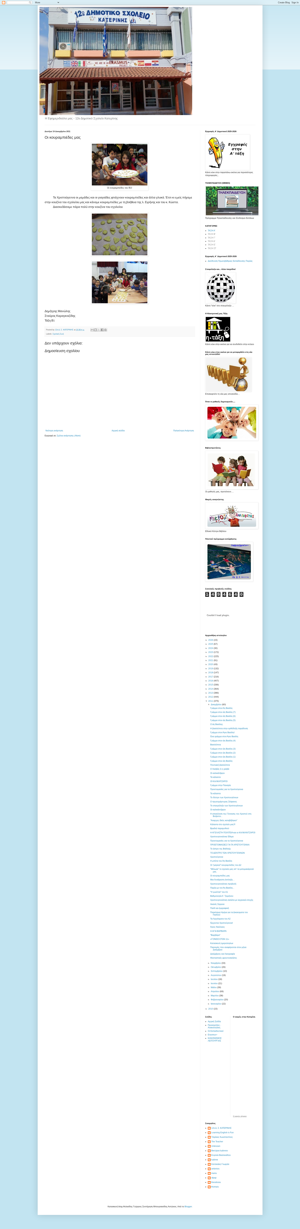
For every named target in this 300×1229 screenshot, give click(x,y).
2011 (211, 701)
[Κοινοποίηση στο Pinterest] (105, 330)
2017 (211, 676)
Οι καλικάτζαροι (217, 773)
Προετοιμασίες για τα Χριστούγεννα (226, 789)
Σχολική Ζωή (58, 334)
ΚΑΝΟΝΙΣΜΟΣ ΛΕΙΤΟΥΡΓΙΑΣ (215, 1039)
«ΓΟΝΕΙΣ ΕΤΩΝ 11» (219, 939)
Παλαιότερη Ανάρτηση (183, 430)
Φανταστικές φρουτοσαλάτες (223, 958)
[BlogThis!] (95, 330)
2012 (211, 697)
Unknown (215, 1146)
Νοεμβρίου (216, 963)
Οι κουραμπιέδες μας (220, 875)
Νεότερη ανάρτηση (54, 430)
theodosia (216, 1182)
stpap (213, 1178)
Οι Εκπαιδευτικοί (215, 1031)
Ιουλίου (214, 979)
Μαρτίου (215, 995)
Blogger (188, 1206)
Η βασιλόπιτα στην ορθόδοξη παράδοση (229, 728)
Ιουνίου (214, 983)
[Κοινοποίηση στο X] (99, 330)
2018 (211, 672)
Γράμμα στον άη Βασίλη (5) (223, 720)
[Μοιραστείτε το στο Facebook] (102, 330)
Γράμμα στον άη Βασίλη (221, 761)
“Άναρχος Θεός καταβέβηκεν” (223, 820)
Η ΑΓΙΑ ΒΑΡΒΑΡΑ (218, 931)
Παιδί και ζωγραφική (219, 908)
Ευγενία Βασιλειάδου (221, 1155)
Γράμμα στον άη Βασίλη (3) (223, 749)
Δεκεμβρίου (216, 704)
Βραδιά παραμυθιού (219, 828)
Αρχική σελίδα (118, 430)
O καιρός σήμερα (240, 1116)
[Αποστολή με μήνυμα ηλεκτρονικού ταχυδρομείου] (92, 330)
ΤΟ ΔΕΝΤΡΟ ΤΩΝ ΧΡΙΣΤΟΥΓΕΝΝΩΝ (227, 853)
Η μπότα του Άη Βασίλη (221, 861)
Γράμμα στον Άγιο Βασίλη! (222, 732)
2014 (211, 689)
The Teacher (217, 1141)
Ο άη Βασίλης (216, 724)
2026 (211, 640)
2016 (211, 680)
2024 (211, 648)
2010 (211, 1009)
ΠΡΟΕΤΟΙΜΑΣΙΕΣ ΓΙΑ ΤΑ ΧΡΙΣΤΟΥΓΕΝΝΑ (229, 845)
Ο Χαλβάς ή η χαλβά (219, 769)
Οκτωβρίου (216, 967)
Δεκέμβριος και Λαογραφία (222, 954)
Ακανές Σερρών (217, 904)
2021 (211, 660)
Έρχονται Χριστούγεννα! (221, 923)
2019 (211, 668)
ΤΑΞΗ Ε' (211, 244)
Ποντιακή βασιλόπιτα (220, 765)
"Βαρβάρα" (215, 935)
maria (214, 1173)
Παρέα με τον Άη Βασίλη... (222, 888)
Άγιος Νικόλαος (217, 927)
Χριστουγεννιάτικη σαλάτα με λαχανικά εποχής (231, 900)
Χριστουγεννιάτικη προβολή (223, 884)
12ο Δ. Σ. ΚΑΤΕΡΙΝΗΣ (221, 1128)
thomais (215, 1187)
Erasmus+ (212, 1034)
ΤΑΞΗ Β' (211, 234)
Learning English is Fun (222, 1132)
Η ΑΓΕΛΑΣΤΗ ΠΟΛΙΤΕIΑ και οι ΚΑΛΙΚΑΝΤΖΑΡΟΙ (232, 832)
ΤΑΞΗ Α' (211, 230)
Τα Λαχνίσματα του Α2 (220, 919)
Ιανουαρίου (216, 1004)
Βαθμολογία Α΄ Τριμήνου (221, 896)
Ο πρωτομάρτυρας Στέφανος (223, 801)
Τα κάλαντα (215, 777)
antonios (215, 1168)
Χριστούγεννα (216, 857)
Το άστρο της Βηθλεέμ (220, 849)
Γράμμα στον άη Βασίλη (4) (223, 740)
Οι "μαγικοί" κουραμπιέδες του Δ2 (225, 865)
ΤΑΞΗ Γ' (211, 238)
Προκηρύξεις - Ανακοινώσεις (214, 1026)
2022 (211, 656)
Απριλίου (215, 991)
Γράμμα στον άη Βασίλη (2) (223, 753)
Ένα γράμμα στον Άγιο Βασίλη (224, 736)
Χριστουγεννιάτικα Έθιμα (222, 836)
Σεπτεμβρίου (217, 971)
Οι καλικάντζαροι (218, 809)
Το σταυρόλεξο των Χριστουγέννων (226, 805)
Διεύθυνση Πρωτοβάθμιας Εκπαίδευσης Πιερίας (230, 261)
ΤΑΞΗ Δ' (211, 241)
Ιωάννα (214, 1159)
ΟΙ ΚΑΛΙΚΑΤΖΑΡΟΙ (218, 781)
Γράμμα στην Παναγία (220, 785)
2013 (211, 693)
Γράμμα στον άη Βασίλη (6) (223, 716)
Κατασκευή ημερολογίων (221, 943)
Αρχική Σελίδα (214, 1021)
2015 (211, 684)
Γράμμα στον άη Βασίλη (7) (223, 712)
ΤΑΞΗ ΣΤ (212, 248)
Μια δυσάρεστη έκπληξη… (222, 879)
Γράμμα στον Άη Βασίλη (221, 708)
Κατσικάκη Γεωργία (220, 1164)
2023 (211, 652)
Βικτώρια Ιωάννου (219, 1150)
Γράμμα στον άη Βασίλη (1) (223, 757)
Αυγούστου (216, 975)
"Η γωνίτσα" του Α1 (219, 892)
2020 (211, 664)
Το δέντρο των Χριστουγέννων (224, 797)
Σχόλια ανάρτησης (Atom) (69, 435)
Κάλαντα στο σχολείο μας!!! (222, 824)
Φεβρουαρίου (217, 999)
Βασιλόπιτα (215, 744)
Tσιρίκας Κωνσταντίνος (222, 1137)
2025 (211, 644)
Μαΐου (214, 987)
